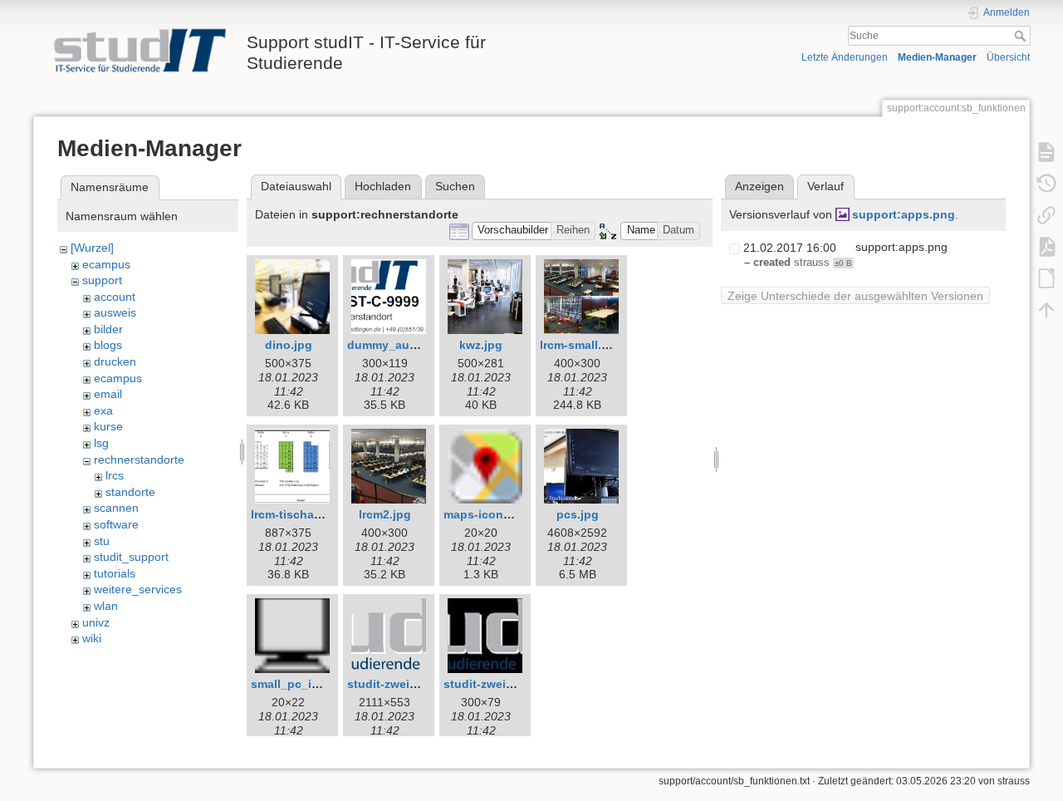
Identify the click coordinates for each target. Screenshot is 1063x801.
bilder (108, 329)
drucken (115, 361)
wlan (106, 605)
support (102, 280)
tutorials (114, 573)
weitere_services (138, 589)
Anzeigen (759, 186)
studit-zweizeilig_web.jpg (515, 683)
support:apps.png (903, 214)
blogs (108, 344)
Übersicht (1008, 57)
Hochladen (383, 186)
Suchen (455, 186)
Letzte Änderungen (844, 57)
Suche (1022, 36)
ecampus (106, 264)
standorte (130, 492)
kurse (108, 426)
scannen (116, 507)
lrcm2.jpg (385, 514)
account (114, 296)
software (116, 524)
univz (96, 622)
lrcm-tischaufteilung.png (321, 514)
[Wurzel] (92, 247)
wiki (91, 638)
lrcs (114, 475)
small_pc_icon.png (305, 683)
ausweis (115, 312)
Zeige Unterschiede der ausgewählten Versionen (855, 295)
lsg (101, 443)
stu (102, 541)
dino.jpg (288, 344)
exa (103, 410)
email (108, 393)
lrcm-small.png (582, 344)
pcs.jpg (577, 514)
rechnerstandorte (139, 459)
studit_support (131, 556)
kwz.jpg (480, 344)
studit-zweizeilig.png (406, 683)
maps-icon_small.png (504, 514)
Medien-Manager (937, 57)
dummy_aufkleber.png (410, 344)
